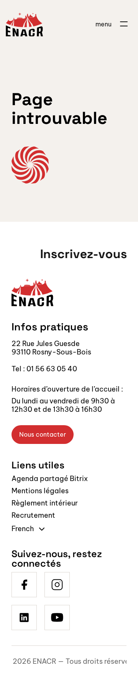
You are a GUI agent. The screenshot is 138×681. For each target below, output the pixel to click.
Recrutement (33, 515)
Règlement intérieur (45, 503)
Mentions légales (40, 490)
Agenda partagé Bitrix (50, 478)
